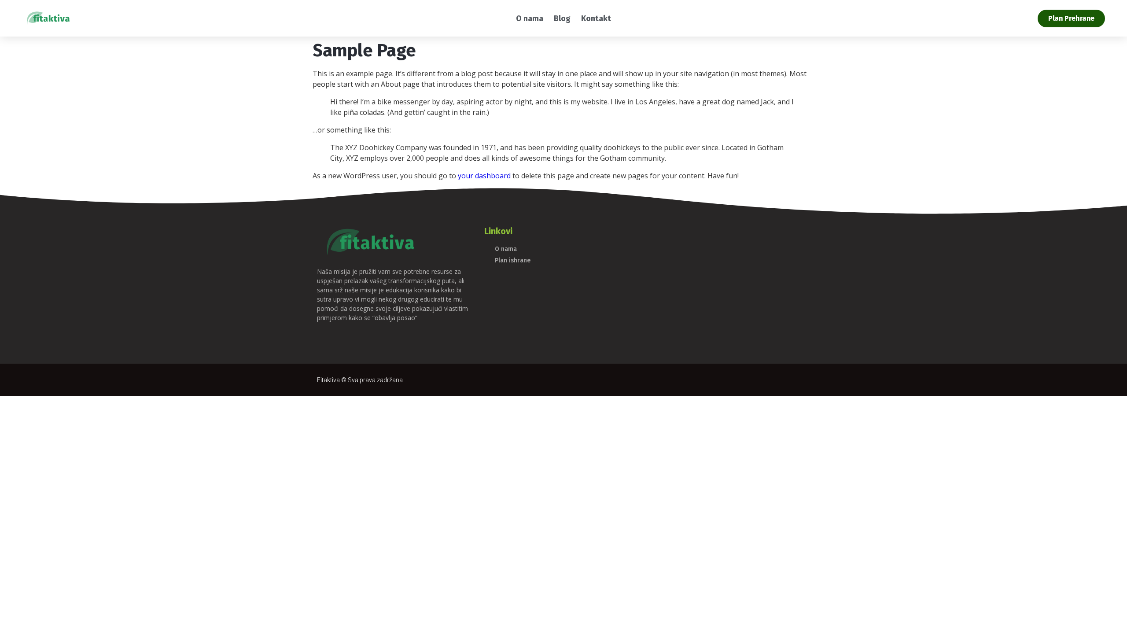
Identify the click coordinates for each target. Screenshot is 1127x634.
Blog (562, 18)
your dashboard (484, 176)
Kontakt (596, 18)
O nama (529, 18)
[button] (1071, 18)
